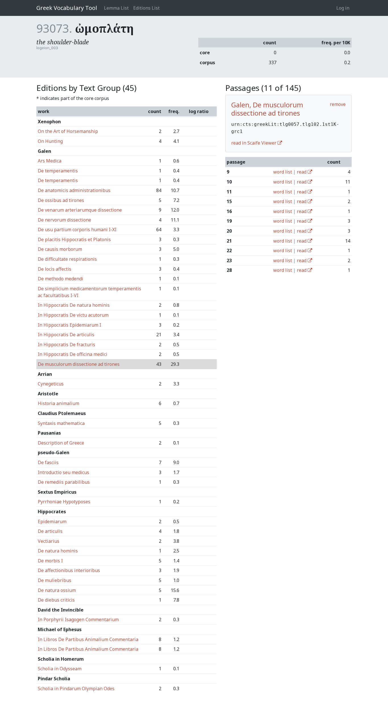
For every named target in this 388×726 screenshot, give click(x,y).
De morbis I (50, 561)
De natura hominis (58, 551)
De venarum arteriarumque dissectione (80, 210)
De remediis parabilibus (64, 482)
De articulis (50, 531)
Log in (342, 8)
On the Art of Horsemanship (68, 131)
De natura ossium (57, 590)
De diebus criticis (56, 600)
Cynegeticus (51, 384)
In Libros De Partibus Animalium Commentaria (88, 639)
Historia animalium (58, 403)
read (302, 172)
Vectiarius (48, 541)
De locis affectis (54, 269)
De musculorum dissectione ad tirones (79, 364)
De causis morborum (60, 249)
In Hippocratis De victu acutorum (73, 315)
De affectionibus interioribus (69, 570)
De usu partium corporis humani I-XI (77, 229)
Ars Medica (49, 161)
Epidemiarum (52, 521)
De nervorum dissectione (64, 220)
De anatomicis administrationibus (74, 190)
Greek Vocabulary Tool (66, 8)
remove (338, 104)
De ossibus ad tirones (61, 200)
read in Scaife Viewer (254, 143)
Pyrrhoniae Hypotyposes (64, 501)
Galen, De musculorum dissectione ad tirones (267, 109)
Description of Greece (61, 443)
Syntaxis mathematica (61, 423)
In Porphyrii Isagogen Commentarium (78, 619)
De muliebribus (54, 580)
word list (282, 172)
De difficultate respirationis (67, 259)
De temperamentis (58, 171)
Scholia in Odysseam (60, 669)
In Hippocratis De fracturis (66, 344)
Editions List (146, 8)
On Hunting (50, 141)
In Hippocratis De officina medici (72, 354)
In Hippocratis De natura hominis (74, 305)
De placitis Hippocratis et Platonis (74, 239)
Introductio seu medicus (63, 472)
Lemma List (116, 8)
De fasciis (48, 462)
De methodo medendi (60, 279)
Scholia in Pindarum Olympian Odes (76, 688)
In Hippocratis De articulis (66, 334)
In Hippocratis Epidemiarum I (69, 325)
